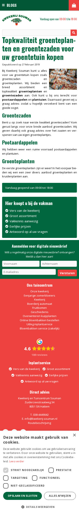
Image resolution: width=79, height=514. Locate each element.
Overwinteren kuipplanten (39, 316)
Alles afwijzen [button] (60, 496)
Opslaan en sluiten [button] (22, 496)
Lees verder (16, 461)
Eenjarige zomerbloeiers (39, 295)
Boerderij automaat (39, 304)
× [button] (74, 435)
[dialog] (39, 472)
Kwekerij (39, 299)
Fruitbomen (39, 308)
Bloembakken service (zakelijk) (39, 328)
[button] (39, 506)
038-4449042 (41, 415)
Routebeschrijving (39, 423)
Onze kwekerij (39, 291)
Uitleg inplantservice (39, 324)
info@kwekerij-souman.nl (41, 419)
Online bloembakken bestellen (39, 320)
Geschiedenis (39, 312)
